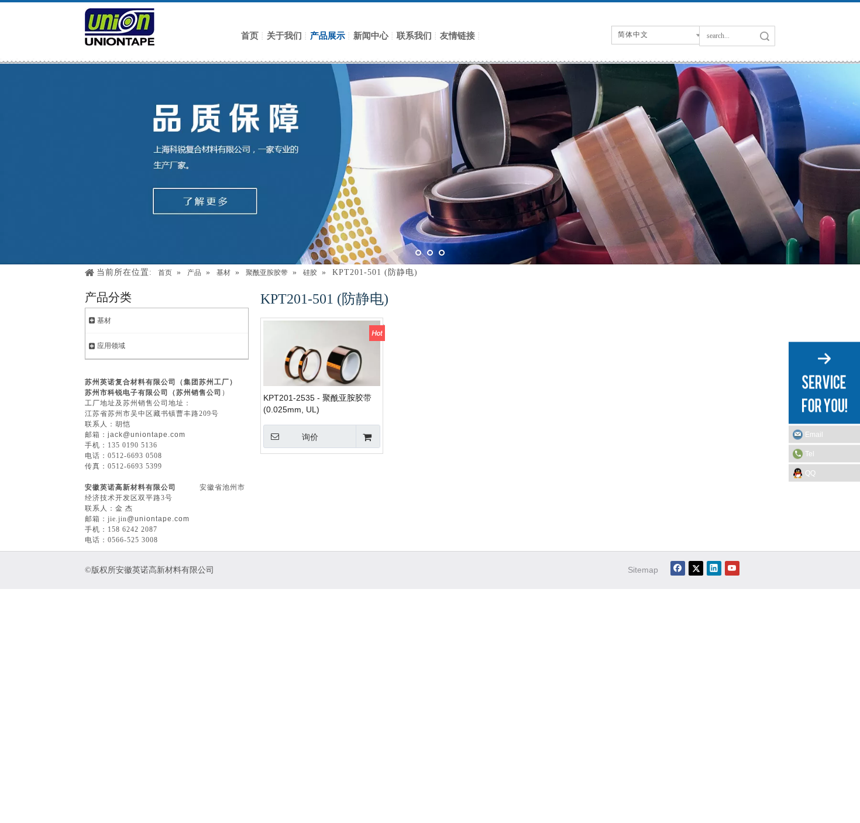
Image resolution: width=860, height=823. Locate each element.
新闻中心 (370, 35)
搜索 (765, 36)
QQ (810, 473)
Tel (809, 453)
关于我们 (284, 35)
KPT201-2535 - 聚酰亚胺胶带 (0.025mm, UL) (317, 403)
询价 (310, 437)
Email (814, 434)
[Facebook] (677, 568)
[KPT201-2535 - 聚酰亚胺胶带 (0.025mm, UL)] (321, 359)
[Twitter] (696, 568)
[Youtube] (732, 568)
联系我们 (414, 35)
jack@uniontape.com (146, 435)
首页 (250, 35)
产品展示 (327, 35)
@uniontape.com (158, 519)
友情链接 (457, 35)
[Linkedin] (714, 568)
